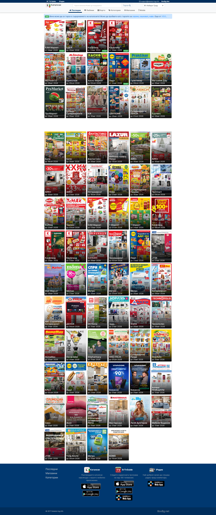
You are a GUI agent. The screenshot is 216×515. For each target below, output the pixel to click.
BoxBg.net (163, 511)
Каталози (55, 5)
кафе (151, 16)
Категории (52, 477)
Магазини (51, 473)
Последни (52, 469)
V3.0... (164, 16)
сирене (135, 16)
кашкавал (144, 16)
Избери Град (152, 5)
